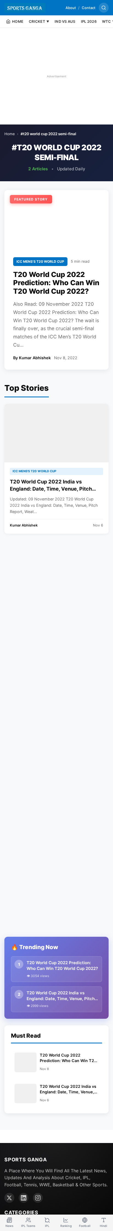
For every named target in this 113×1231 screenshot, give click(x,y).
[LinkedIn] (24, 1198)
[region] (56, 76)
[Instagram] (38, 1198)
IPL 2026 (89, 21)
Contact (88, 7)
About (71, 7)
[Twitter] (9, 1198)
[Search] (104, 8)
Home (9, 134)
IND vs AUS (65, 21)
